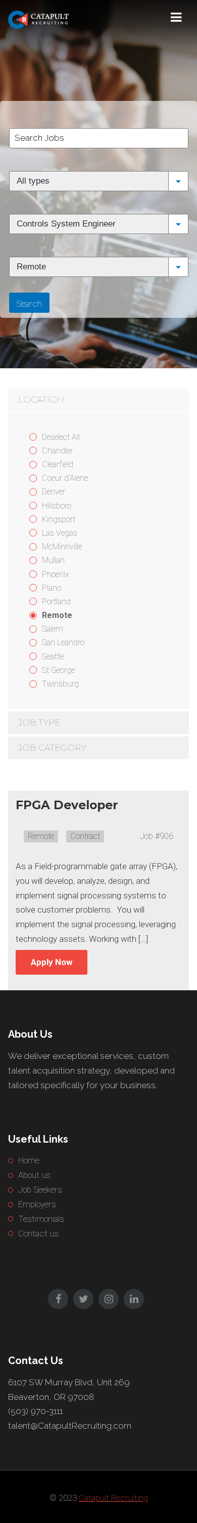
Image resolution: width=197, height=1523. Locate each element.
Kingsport (58, 519)
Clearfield (57, 464)
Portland (56, 601)
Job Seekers (40, 1189)
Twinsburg (60, 684)
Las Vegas (59, 533)
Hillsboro (56, 506)
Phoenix (55, 574)
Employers (37, 1204)
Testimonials (41, 1219)
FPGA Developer (67, 805)
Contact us (38, 1233)
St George (58, 670)
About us (34, 1175)
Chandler (57, 451)
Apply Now (51, 962)
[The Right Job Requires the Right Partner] (58, 17)
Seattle (53, 656)
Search (29, 304)
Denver (53, 491)
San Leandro (63, 642)
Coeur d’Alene (65, 478)
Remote (57, 615)
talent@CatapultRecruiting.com (69, 1426)
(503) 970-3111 (35, 1411)
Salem (52, 629)
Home (28, 1160)
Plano (51, 588)
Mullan (53, 560)
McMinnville (62, 546)
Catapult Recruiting (113, 1498)
